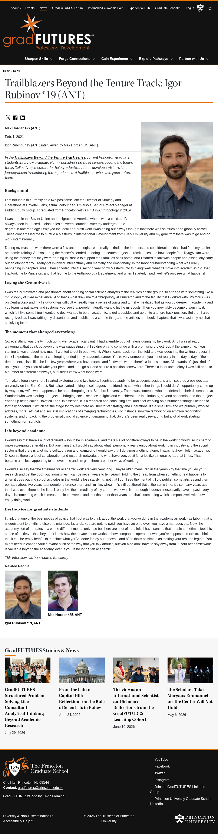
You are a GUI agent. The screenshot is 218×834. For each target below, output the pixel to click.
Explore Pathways (153, 59)
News (43, 8)
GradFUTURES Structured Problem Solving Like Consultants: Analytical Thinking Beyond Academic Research (24, 707)
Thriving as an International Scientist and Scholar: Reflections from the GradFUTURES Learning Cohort (136, 704)
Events (29, 8)
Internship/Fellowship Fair (105, 8)
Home (6, 70)
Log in (190, 8)
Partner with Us (191, 59)
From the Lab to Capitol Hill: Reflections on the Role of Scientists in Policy (82, 698)
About (15, 8)
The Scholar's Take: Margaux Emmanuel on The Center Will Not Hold (190, 698)
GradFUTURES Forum (67, 8)
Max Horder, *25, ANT (65, 615)
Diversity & (26, 816)
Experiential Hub (139, 8)
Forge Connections (74, 59)
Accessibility (16, 821)
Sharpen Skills (36, 59)
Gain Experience (114, 59)
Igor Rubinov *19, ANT (23, 623)
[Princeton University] (200, 8)
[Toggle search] (210, 8)
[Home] (48, 33)
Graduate (166, 8)
